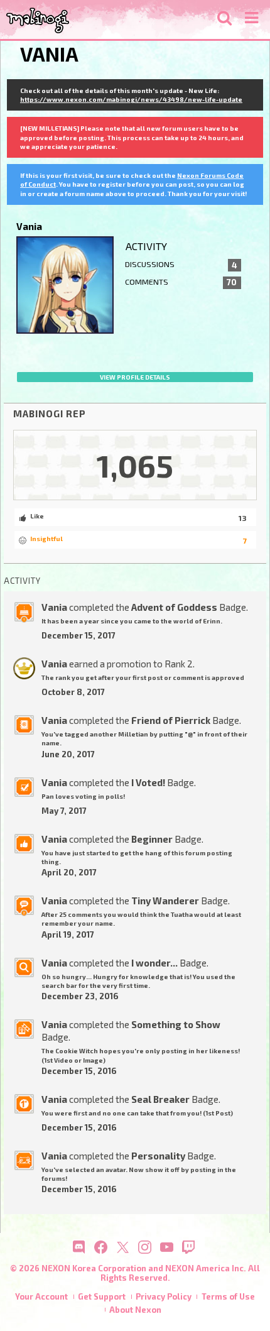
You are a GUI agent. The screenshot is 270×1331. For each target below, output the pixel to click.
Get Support (102, 1296)
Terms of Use (228, 1296)
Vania (54, 607)
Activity (146, 246)
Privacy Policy (164, 1296)
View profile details (135, 377)
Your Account (41, 1296)
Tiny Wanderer (165, 900)
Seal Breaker (160, 1099)
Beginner (152, 839)
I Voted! (148, 782)
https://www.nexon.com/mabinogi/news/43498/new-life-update (131, 99)
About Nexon (135, 1310)
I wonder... (154, 962)
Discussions (181, 265)
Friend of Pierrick (170, 720)
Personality (158, 1155)
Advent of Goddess (174, 607)
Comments (181, 282)
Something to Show (175, 1024)
